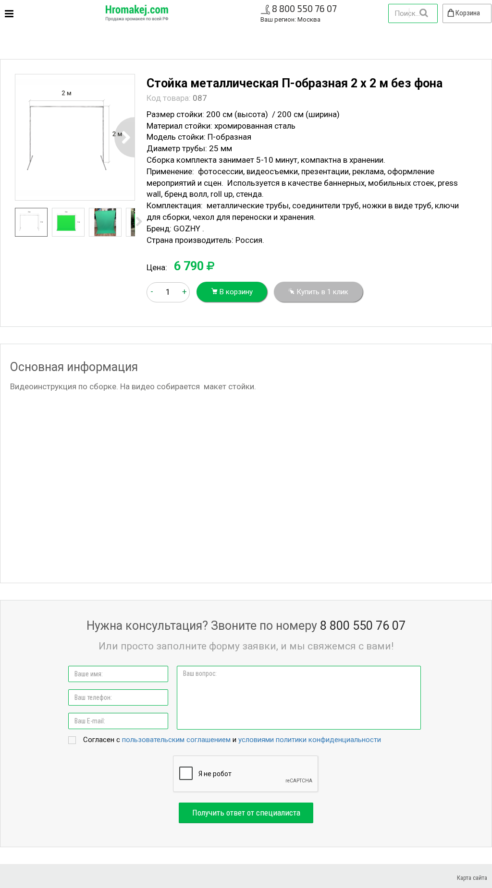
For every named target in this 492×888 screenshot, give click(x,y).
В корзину (235, 292)
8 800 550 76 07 (304, 8)
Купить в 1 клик (321, 292)
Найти (423, 13)
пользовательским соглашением (176, 739)
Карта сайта (472, 877)
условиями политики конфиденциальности (309, 739)
